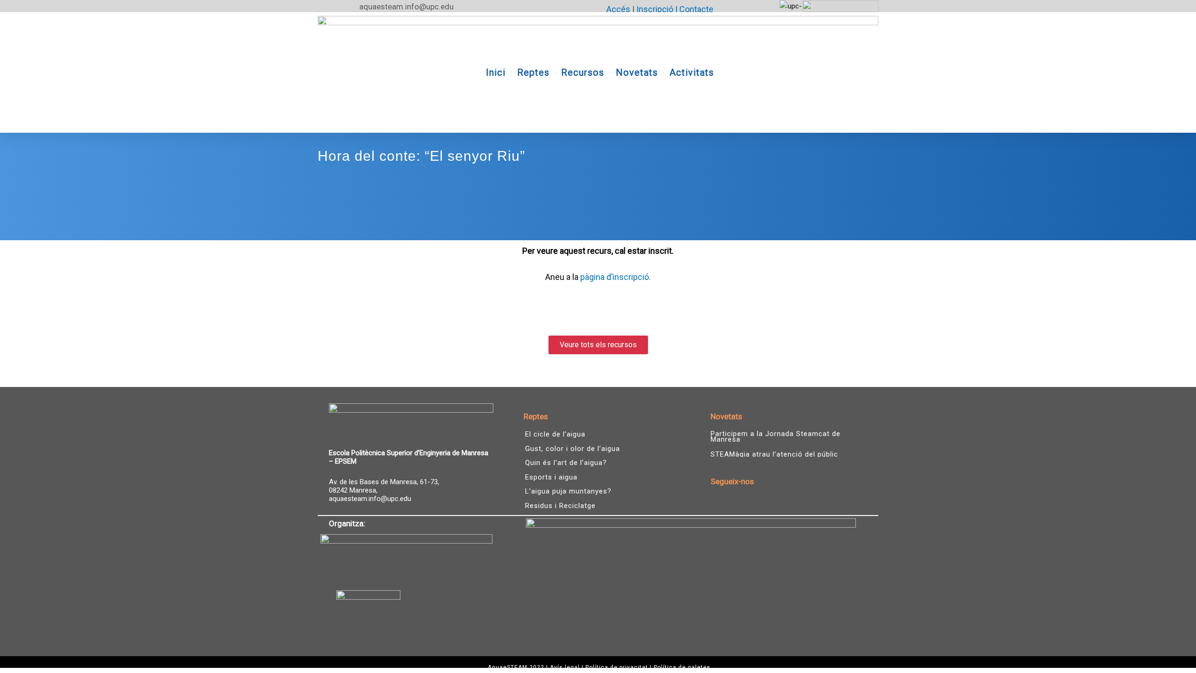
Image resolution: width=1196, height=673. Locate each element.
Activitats (691, 72)
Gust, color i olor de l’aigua (572, 448)
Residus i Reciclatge (560, 505)
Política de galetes (682, 667)
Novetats (637, 72)
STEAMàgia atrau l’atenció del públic (774, 454)
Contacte (696, 9)
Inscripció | (657, 9)
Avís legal (565, 667)
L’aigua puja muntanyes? (568, 491)
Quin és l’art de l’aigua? (566, 462)
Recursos (582, 72)
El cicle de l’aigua (555, 434)
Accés (618, 9)
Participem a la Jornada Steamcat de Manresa (775, 437)
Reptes (533, 72)
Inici (495, 72)
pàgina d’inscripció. (615, 277)
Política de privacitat (616, 667)
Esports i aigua (551, 477)
